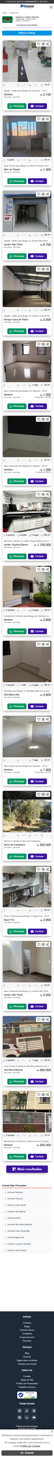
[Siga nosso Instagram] (34, 1410)
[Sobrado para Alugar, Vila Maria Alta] (27, 661)
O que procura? (27, 1337)
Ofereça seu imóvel (27, 1364)
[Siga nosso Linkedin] (26, 1417)
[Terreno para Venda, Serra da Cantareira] (27, 811)
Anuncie (27, 1357)
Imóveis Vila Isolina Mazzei (19, 1225)
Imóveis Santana (15, 1192)
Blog (27, 1353)
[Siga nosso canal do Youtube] (34, 1417)
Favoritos (27, 1341)
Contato (27, 1376)
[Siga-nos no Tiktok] (26, 1410)
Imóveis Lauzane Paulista (19, 1244)
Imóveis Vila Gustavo (17, 1251)
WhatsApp (19, 106)
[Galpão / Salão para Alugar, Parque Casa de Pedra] (27, 286)
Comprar (27, 1323)
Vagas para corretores (27, 1360)
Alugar (27, 1326)
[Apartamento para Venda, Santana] (27, 1111)
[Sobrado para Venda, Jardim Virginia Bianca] (27, 511)
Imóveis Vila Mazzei (16, 1212)
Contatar (39, 106)
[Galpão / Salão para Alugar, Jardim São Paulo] (27, 211)
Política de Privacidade (27, 1384)
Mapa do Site (27, 1380)
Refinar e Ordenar (27, 33)
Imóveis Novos (27, 1330)
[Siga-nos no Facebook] (19, 1410)
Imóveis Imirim (14, 1218)
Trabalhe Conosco (27, 1387)
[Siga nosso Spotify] (19, 1417)
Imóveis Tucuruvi (15, 1199)
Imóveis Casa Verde (16, 1205)
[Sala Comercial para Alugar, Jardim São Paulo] (27, 961)
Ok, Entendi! (27, 1453)
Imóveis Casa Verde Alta (18, 1231)
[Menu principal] (51, 7)
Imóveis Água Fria (15, 1238)
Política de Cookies (30, 1446)
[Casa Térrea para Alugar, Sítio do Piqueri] (27, 136)
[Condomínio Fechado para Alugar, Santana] (27, 586)
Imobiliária (27, 1334)
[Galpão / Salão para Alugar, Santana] (27, 61)
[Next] (47, 61)
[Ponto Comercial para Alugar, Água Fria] (27, 886)
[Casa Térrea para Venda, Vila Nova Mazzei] (27, 1036)
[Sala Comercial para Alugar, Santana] (27, 361)
